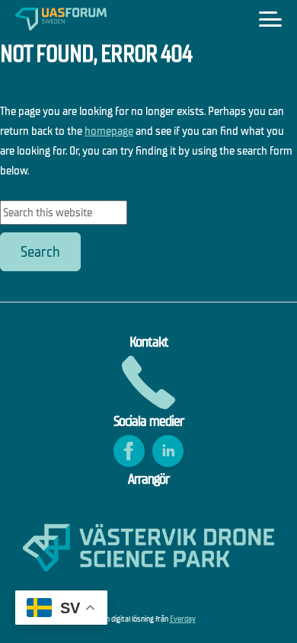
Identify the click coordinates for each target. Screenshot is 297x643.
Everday (183, 619)
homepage (109, 130)
